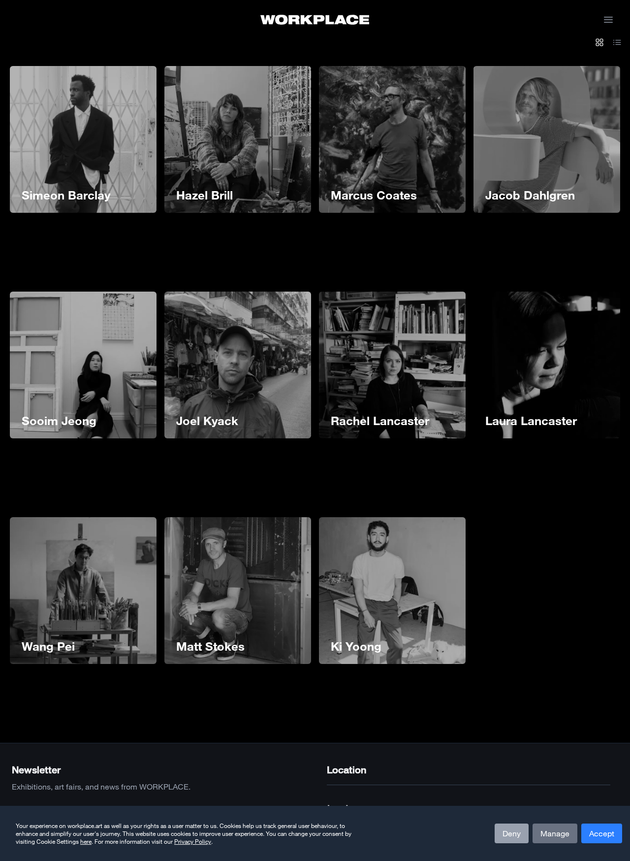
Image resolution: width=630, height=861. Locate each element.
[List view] (617, 43)
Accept (601, 833)
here (86, 841)
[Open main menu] (608, 20)
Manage (554, 833)
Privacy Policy (192, 841)
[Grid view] (599, 43)
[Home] (314, 20)
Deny (512, 833)
